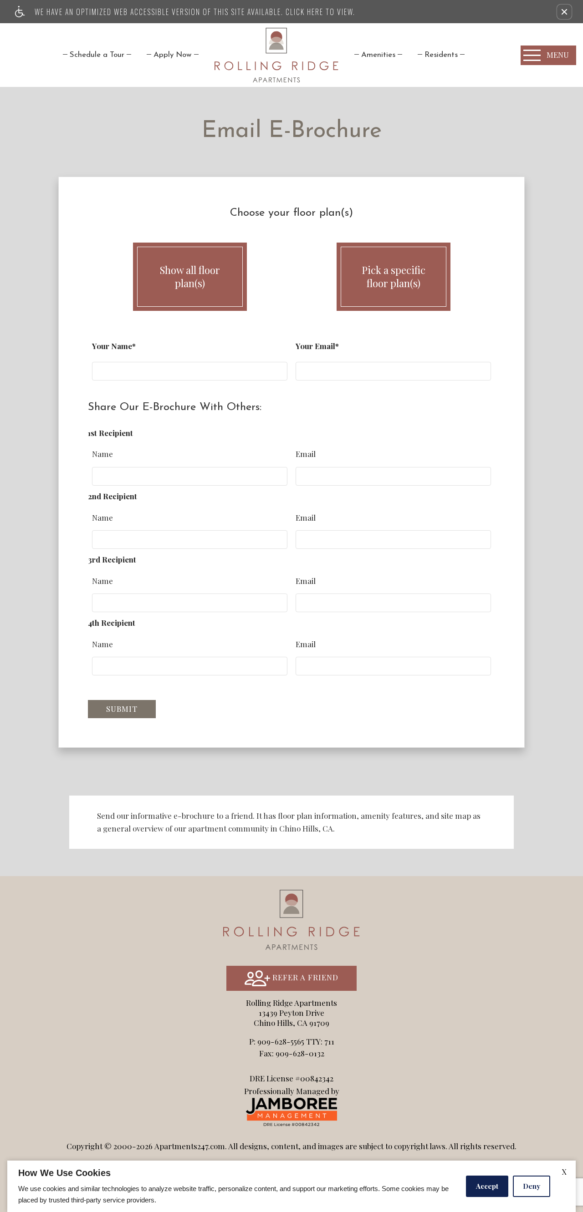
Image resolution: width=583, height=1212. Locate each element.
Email (306, 454)
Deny (531, 1186)
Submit (122, 709)
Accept (487, 1186)
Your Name (112, 346)
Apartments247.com (189, 1146)
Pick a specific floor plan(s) (393, 276)
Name (102, 454)
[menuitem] (97, 55)
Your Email (315, 346)
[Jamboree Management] (291, 1111)
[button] (564, 12)
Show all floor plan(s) (190, 276)
